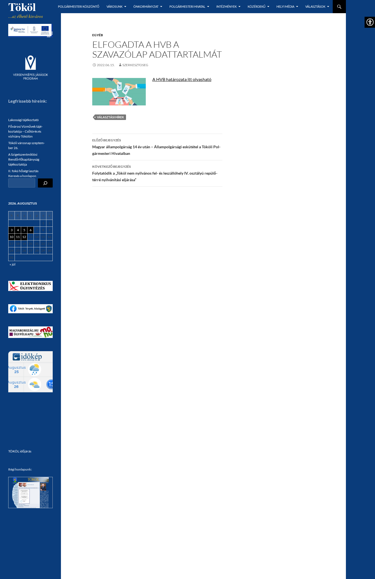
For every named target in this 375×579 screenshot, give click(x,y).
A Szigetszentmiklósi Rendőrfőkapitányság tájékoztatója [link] (23, 159)
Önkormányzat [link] (145, 6)
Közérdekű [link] (256, 6)
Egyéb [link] (97, 35)
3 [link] (12, 230)
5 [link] (24, 230)
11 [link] (18, 237)
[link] (103, 65)
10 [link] (11, 237)
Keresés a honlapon (22, 176)
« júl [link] (12, 264)
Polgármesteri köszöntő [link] (78, 6)
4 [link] (18, 230)
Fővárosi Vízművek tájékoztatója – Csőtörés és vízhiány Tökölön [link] (25, 131)
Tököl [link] (22, 6)
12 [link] (24, 237)
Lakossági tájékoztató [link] (23, 120)
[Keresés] (45, 183)
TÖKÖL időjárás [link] (19, 451)
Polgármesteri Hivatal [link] (187, 6)
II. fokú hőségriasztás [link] (23, 171)
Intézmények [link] (226, 6)
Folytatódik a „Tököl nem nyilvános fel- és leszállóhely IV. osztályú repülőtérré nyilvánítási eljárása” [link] (154, 173)
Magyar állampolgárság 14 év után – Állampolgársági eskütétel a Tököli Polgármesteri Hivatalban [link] (156, 147)
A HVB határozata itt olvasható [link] (181, 79)
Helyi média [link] (285, 6)
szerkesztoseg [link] (135, 65)
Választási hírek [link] (110, 117)
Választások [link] (315, 6)
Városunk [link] (114, 6)
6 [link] (31, 230)
